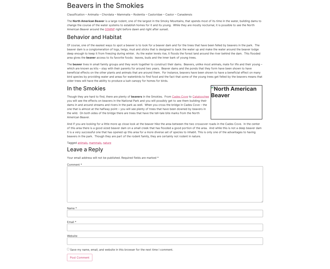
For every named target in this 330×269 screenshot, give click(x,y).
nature (107, 142)
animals (82, 142)
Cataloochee (200, 96)
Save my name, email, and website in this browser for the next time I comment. (121, 249)
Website (72, 235)
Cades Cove (180, 96)
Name (72, 208)
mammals (95, 142)
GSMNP (110, 29)
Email (71, 222)
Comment (74, 164)
